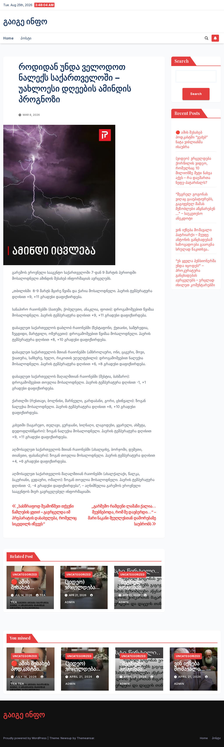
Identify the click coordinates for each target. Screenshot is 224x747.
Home (8, 38)
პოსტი (26, 38)
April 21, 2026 (81, 676)
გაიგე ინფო (25, 21)
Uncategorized (25, 574)
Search (182, 61)
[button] (206, 38)
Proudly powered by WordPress (25, 738)
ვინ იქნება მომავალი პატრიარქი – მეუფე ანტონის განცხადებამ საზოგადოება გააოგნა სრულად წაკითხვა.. (195, 239)
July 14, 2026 (26, 676)
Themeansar (85, 738)
